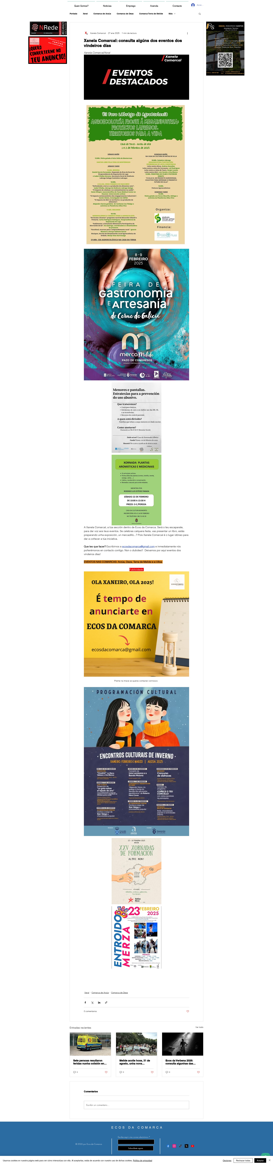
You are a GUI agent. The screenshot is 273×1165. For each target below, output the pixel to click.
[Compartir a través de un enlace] (106, 1002)
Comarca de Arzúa (102, 14)
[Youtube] (192, 1146)
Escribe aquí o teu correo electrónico (133, 1137)
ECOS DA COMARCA (137, 1127)
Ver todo (199, 1027)
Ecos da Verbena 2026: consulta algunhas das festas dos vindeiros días (181, 1062)
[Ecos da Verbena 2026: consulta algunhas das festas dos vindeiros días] (182, 1044)
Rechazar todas (243, 1160)
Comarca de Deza (125, 14)
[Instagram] (174, 1146)
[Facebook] (168, 1146)
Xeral (85, 14)
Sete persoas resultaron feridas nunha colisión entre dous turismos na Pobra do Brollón (90, 1062)
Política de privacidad (142, 1160)
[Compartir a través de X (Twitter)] (92, 1002)
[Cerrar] (269, 1160)
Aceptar (260, 1160)
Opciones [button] (227, 1160)
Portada (73, 14)
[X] (186, 1146)
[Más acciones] (187, 33)
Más (171, 14)
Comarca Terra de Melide (151, 14)
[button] (199, 14)
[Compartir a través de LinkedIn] (99, 1002)
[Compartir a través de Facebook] (85, 1002)
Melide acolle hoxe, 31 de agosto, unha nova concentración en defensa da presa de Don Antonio (135, 1062)
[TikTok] (180, 1146)
